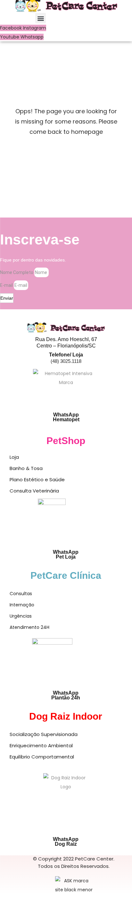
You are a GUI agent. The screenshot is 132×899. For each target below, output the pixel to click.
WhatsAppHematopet (66, 417)
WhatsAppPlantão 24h (65, 695)
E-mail (7, 285)
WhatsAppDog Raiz (65, 841)
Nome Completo (17, 272)
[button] (40, 18)
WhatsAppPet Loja (65, 554)
